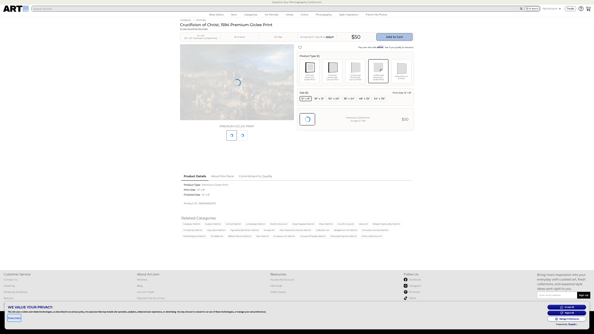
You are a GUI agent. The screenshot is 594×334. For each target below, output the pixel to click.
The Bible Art (217, 236)
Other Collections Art (372, 236)
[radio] (306, 98)
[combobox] (275, 9)
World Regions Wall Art (194, 236)
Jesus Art (363, 224)
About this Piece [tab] (222, 176)
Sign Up (583, 295)
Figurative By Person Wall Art (244, 230)
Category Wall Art (191, 224)
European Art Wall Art (284, 236)
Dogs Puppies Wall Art (303, 224)
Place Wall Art (326, 224)
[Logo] (16, 9)
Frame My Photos (376, 14)
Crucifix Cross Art (346, 224)
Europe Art (269, 230)
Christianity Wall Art (192, 230)
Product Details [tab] (195, 176)
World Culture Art (278, 224)
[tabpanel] (355, 109)
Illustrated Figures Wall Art (344, 236)
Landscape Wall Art (255, 224)
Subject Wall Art (213, 224)
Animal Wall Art (233, 224)
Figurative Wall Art (216, 230)
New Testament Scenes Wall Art (295, 230)
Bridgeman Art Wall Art (345, 230)
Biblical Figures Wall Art (239, 236)
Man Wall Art (262, 236)
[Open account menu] (559, 8)
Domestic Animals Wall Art (375, 230)
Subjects (185, 20)
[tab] (309, 71)
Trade (570, 8)
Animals (201, 20)
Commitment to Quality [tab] (255, 176)
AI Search (533, 8)
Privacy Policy (14, 318)
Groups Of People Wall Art (313, 236)
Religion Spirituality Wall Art (386, 224)
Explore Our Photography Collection (297, 2)
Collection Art (322, 230)
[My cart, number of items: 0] (588, 8)
